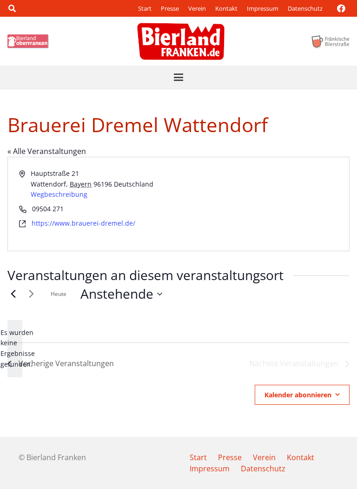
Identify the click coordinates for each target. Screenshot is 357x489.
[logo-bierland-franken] (181, 41)
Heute (58, 294)
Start (145, 8)
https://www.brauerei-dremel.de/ (83, 223)
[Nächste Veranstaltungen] (31, 294)
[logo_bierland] (29, 41)
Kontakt (226, 8)
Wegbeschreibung (59, 194)
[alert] (14, 348)
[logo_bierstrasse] (330, 41)
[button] (12, 8)
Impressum (262, 8)
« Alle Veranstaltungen (46, 151)
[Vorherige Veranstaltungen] (13, 294)
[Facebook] (341, 8)
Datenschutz (305, 8)
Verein (197, 8)
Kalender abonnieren (297, 394)
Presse (170, 8)
